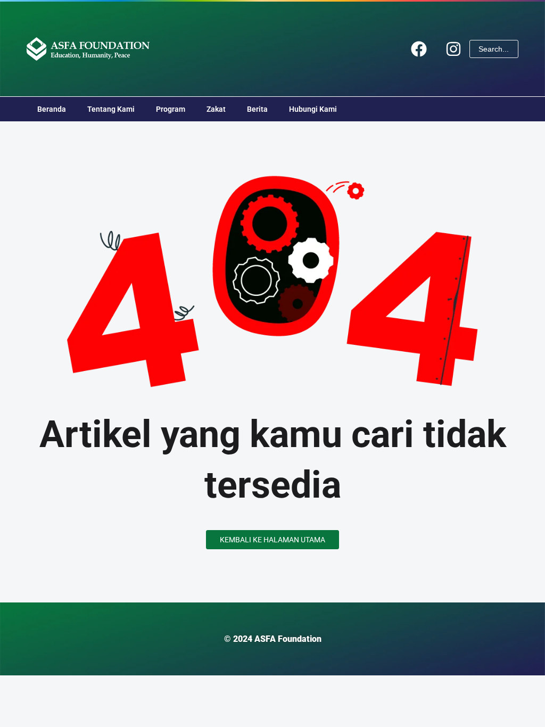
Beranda (51, 109)
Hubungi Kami (313, 109)
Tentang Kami (111, 109)
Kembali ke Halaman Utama (272, 539)
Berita (257, 109)
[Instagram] (453, 49)
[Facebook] (419, 49)
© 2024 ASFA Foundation (272, 639)
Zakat (216, 109)
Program (170, 109)
